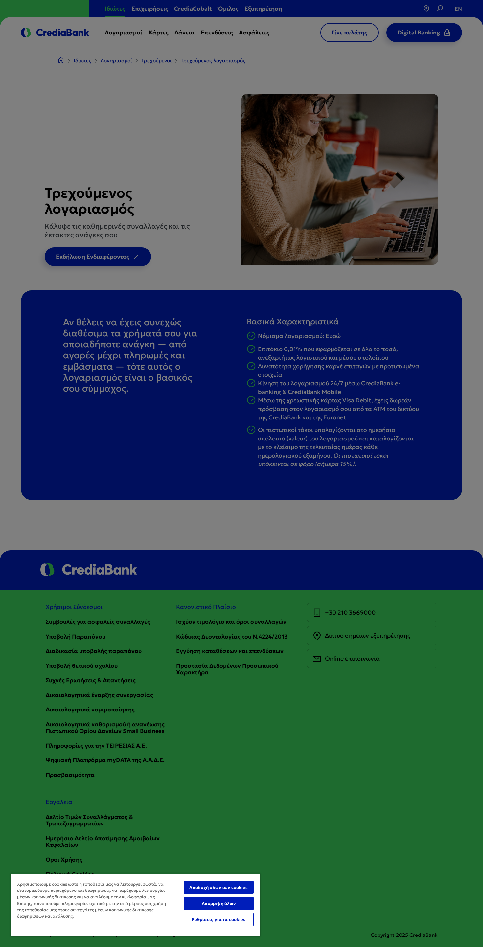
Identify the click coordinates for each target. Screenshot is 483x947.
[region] (135, 904)
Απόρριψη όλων (219, 903)
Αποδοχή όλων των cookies (218, 887)
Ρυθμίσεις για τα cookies (218, 919)
